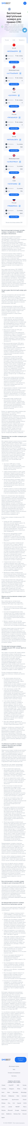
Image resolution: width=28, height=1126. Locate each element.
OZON (24, 1103)
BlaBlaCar (9, 1114)
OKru (9, 1103)
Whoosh (4, 1096)
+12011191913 (12, 95)
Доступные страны (14, 1066)
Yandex (24, 1085)
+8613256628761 (12, 51)
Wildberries (11, 1096)
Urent (3, 1092)
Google (17, 1110)
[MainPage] (6, 3)
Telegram (11, 1088)
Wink (18, 1096)
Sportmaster (15, 1099)
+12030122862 (12, 184)
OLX (14, 1103)
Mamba (4, 1110)
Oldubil (3, 1085)
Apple (3, 1117)
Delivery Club (17, 1114)
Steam (24, 1099)
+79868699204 (12, 206)
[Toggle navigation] (25, 3)
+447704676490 (12, 73)
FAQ (14, 1069)
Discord (24, 1114)
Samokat (24, 1096)
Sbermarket (5, 1099)
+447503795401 (12, 162)
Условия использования (14, 1072)
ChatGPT (11, 1085)
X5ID (18, 1085)
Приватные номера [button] (21, 1059)
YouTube (4, 1088)
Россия (7, 40)
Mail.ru (24, 1106)
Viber (8, 1092)
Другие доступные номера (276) (14, 222)
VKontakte (15, 1092)
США (14, 40)
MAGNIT (18, 1106)
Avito (3, 1114)
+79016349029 (12, 117)
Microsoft (10, 1110)
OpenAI (19, 1103)
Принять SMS (14, 62)
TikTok (18, 1088)
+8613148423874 (12, 140)
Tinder (24, 1088)
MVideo (3, 1103)
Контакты (14, 1076)
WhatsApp (23, 1092)
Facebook (23, 1110)
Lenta (3, 1106)
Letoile (10, 1106)
